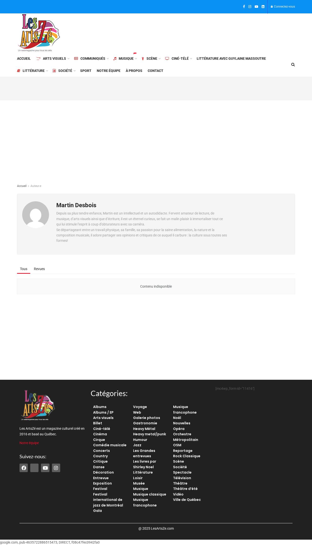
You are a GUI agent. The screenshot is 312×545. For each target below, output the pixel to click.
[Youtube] (45, 468)
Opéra (179, 428)
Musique (126, 58)
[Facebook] (24, 468)
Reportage (183, 450)
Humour (140, 439)
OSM (177, 445)
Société (65, 71)
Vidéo (178, 494)
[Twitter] (34, 468)
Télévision (182, 478)
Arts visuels (54, 58)
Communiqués (92, 58)
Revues (39, 269)
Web (137, 412)
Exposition (102, 483)
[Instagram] (56, 468)
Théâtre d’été (185, 488)
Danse (99, 467)
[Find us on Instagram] (249, 7)
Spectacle (182, 472)
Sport (85, 71)
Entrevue (101, 478)
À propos (134, 71)
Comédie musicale (110, 445)
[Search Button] (293, 64)
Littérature (34, 71)
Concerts (101, 450)
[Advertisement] (206, 32)
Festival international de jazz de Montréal (108, 500)
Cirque (99, 439)
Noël (177, 417)
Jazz (137, 445)
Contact (155, 71)
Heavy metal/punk (149, 434)
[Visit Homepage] (39, 32)
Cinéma (100, 434)
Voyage (140, 406)
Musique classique (149, 494)
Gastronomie (145, 423)
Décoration (103, 472)
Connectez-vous (284, 6)
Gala (97, 510)
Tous (23, 269)
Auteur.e (35, 186)
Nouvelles (181, 423)
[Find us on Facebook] (244, 7)
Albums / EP (103, 412)
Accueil (24, 58)
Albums (100, 406)
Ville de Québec (187, 499)
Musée (139, 483)
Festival (100, 488)
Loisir (138, 478)
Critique (100, 461)
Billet (97, 423)
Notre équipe (108, 71)
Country (100, 456)
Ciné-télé (180, 58)
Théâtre (180, 483)
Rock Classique (186, 456)
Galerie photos (146, 417)
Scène (151, 58)
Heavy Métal (144, 428)
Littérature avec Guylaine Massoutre (231, 58)
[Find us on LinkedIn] (263, 7)
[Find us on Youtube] (256, 7)
